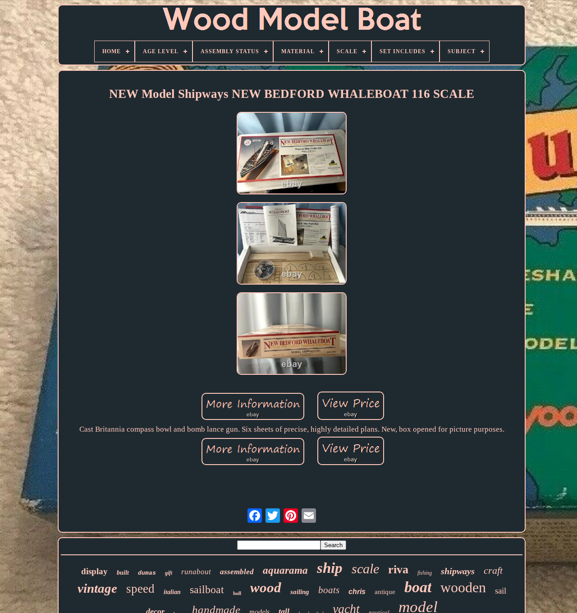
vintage (97, 588)
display (94, 571)
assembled (237, 571)
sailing (299, 591)
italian (172, 592)
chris (357, 591)
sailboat (207, 589)
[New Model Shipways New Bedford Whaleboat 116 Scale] (292, 154)
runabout (196, 571)
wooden (463, 587)
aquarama (285, 570)
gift (168, 573)
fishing (424, 573)
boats (328, 590)
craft (493, 570)
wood (265, 587)
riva (398, 569)
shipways (458, 571)
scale (365, 568)
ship (330, 568)
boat (417, 587)
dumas (147, 573)
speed (140, 588)
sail (500, 590)
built (123, 572)
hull (237, 593)
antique (385, 591)
